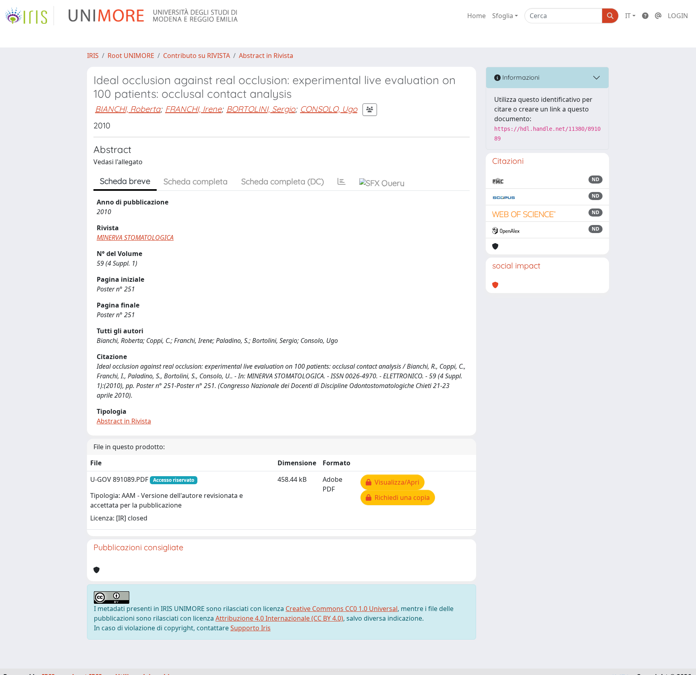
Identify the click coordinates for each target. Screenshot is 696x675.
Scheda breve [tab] (125, 181)
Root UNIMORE (131, 55)
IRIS (93, 55)
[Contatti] (658, 16)
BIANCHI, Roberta (127, 109)
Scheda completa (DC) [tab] (282, 181)
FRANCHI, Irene (193, 109)
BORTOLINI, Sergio (260, 109)
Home (476, 15)
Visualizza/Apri (395, 482)
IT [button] (628, 15)
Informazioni (520, 77)
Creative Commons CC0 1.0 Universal (342, 608)
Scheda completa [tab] (196, 181)
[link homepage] (29, 15)
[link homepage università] (153, 15)
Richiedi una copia (400, 497)
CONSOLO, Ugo (328, 109)
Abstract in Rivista (266, 55)
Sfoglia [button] (502, 15)
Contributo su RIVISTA (196, 55)
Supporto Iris (250, 627)
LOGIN (678, 15)
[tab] (341, 181)
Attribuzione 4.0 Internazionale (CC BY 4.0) (279, 618)
